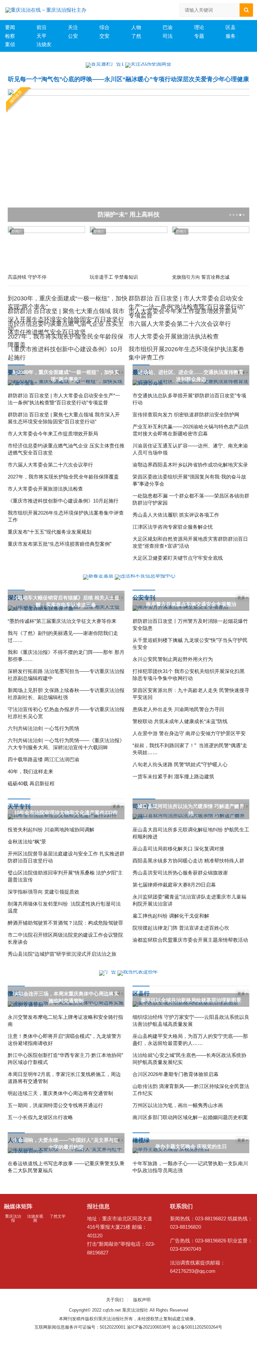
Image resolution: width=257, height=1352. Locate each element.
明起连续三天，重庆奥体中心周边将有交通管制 (60, 1093)
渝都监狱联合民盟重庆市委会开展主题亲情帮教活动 (190, 940)
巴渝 (168, 27)
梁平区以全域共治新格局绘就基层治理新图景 (191, 1000)
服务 (231, 36)
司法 (168, 36)
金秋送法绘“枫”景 (27, 841)
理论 (199, 27)
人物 (136, 27)
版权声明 (142, 1299)
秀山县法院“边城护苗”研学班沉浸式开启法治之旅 (62, 954)
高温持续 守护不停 (27, 277)
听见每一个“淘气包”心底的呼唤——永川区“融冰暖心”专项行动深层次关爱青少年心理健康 (128, 79)
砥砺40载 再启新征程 (31, 783)
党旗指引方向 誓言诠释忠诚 (201, 277)
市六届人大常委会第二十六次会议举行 (179, 323)
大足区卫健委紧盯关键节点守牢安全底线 (178, 558)
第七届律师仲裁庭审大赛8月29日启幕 (174, 885)
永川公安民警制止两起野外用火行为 (173, 659)
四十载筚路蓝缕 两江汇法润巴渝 (43, 759)
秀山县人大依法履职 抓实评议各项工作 (176, 515)
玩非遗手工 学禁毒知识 (114, 277)
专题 (199, 36)
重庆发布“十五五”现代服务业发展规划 (49, 532)
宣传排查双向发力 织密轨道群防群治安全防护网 (186, 414)
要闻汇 (17, 231)
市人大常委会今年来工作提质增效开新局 (182, 311)
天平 (41, 36)
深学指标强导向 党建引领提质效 (43, 892)
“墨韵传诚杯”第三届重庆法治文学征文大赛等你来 (62, 621)
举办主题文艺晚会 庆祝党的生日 (191, 1146)
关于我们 (114, 1299)
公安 (73, 36)
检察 (10, 36)
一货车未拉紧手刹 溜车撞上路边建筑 (173, 776)
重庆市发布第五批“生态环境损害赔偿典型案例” (59, 544)
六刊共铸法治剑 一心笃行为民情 (43, 728)
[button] (229, 215)
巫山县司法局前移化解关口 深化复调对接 (178, 848)
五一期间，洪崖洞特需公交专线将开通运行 (55, 1105)
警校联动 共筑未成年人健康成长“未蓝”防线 (180, 721)
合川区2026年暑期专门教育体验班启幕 (176, 1074)
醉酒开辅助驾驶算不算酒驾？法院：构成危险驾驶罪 (65, 923)
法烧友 (44, 44)
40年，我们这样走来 (30, 771)
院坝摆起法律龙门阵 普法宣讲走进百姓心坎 (181, 928)
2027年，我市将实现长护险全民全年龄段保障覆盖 (63, 477)
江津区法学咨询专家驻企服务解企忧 (173, 527)
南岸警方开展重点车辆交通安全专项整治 (191, 604)
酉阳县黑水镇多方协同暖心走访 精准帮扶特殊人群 (188, 860)
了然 (136, 36)
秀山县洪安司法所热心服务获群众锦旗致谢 (180, 872)
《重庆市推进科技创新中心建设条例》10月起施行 (63, 501)
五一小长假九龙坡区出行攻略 (40, 1117)
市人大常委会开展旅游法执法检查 (173, 336)
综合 (104, 27)
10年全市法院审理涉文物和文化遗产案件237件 (66, 812)
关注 (73, 27)
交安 (104, 36)
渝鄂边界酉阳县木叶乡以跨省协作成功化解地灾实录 (190, 464)
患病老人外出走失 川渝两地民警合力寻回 (178, 709)
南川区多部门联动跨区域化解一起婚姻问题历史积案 (190, 1117)
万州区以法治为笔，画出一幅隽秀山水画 (178, 1105)
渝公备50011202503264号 (197, 1327)
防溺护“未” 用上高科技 (129, 214)
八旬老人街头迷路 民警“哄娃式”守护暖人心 (180, 764)
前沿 (41, 27)
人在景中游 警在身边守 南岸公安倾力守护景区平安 (189, 733)
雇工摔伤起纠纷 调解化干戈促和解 (171, 916)
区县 (231, 27)
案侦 (10, 44)
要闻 (10, 27)
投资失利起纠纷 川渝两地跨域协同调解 (51, 829)
